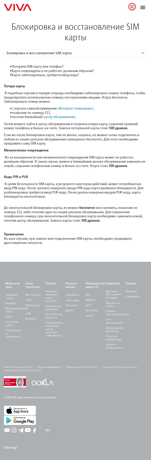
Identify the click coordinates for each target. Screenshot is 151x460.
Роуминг (50, 283)
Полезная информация (113, 337)
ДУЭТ (88, 305)
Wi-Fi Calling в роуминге (53, 316)
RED (88, 294)
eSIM (28, 313)
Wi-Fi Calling (32, 294)
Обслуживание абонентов (114, 329)
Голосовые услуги (11, 323)
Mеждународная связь (15, 310)
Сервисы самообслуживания (117, 312)
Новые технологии (32, 285)
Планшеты (71, 305)
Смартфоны (72, 294)
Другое (69, 310)
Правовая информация (49, 366)
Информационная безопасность (82, 366)
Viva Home (92, 310)
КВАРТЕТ (91, 300)
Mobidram (31, 318)
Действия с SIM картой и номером (113, 294)
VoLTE (28, 300)
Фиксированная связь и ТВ (95, 285)
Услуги (9, 316)
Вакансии (131, 291)
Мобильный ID (32, 306)
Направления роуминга (53, 307)
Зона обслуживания (114, 321)
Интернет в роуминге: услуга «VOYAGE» (51, 295)
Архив (89, 315)
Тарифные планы (11, 296)
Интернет (10, 303)
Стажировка (133, 296)
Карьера (131, 283)
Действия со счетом (113, 304)
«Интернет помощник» (75, 108)
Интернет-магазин (71, 285)
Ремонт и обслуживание (114, 346)
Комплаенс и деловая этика (18, 366)
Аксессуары (72, 300)
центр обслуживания (59, 116)
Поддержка (113, 283)
